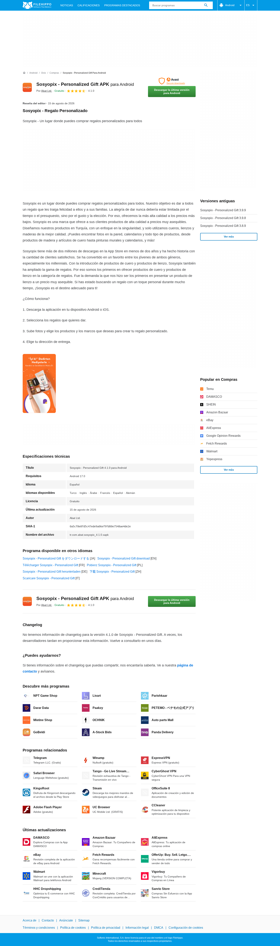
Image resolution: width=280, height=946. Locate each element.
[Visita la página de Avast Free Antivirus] (172, 81)
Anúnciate (66, 920)
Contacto (48, 920)
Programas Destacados (122, 5)
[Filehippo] (37, 5)
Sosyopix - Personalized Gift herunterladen (52, 571)
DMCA (158, 927)
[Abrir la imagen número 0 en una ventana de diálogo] (39, 383)
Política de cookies (73, 927)
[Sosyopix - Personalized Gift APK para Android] (27, 87)
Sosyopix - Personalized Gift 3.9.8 (223, 218)
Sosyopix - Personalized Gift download (123, 558)
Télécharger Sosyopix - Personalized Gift (50, 565)
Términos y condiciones (39, 927)
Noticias (66, 5)
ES (248, 5)
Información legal (137, 927)
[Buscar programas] (206, 5)
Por (44, 90)
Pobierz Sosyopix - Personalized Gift (111, 565)
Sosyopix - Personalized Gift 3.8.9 (223, 225)
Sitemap (84, 920)
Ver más (229, 236)
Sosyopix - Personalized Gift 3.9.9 (223, 210)
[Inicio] (24, 73)
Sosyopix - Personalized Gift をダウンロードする (56, 558)
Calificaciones (89, 5)
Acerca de (29, 920)
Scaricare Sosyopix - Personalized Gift (49, 578)
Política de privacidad (105, 927)
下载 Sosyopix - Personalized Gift (112, 571)
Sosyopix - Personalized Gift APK (85, 84)
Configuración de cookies (186, 927)
